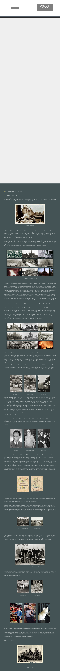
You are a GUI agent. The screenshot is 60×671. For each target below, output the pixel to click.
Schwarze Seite (3, 19)
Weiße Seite (3, 20)
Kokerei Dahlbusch (34, 24)
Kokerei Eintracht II (34, 23)
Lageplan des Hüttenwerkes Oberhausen (12, 414)
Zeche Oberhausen (44, 20)
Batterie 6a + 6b (13, 22)
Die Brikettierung (44, 23)
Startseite (2, 18)
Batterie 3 (12, 21)
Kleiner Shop (53, 25)
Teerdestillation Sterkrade (54, 20)
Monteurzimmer (53, 24)
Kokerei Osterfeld (34, 19)
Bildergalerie (23, 23)
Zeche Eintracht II (44, 19)
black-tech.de (53, 23)
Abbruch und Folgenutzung (23, 22)
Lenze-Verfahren (14, 26)
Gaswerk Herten (53, 22)
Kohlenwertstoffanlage (15, 23)
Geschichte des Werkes (13, 20)
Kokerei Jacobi (33, 20)
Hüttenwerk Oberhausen (53, 19)
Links (51, 27)
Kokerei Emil (33, 25)
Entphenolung (13, 25)
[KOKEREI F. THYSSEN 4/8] (25, 17)
